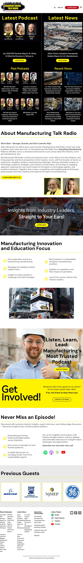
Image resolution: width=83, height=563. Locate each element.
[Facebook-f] (75, 512)
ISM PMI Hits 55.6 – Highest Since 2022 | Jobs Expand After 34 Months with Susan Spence (10, 523)
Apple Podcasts (59, 518)
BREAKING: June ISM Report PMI (30, 114)
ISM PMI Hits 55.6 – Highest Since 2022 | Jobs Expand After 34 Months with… (9, 90)
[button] (81, 7)
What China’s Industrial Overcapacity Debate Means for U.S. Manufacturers (21, 521)
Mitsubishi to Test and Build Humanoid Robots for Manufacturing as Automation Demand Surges (73, 117)
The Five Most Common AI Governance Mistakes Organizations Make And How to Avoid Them (73, 90)
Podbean (57, 521)
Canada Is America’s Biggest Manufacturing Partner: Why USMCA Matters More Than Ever (30, 90)
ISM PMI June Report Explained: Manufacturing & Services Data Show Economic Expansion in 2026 (10, 117)
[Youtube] (71, 512)
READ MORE (62, 60)
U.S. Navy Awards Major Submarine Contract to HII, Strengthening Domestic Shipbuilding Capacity (53, 90)
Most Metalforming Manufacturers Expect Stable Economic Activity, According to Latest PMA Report (53, 117)
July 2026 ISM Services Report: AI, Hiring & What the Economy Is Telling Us (3, 521)
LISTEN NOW (19, 60)
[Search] (55, 8)
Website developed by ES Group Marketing (41, 558)
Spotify (56, 515)
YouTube (57, 524)
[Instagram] (79, 512)
